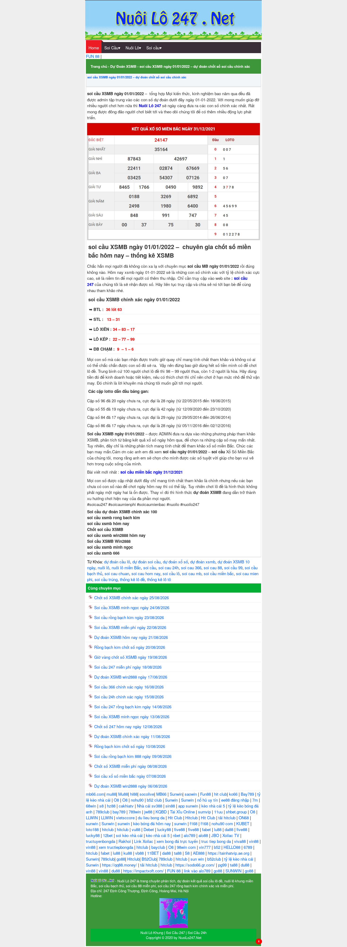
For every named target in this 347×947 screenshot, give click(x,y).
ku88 (128, 853)
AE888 (199, 853)
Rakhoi (125, 841)
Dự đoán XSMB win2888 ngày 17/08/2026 (130, 677)
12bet (108, 835)
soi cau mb (191, 573)
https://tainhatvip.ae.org (229, 853)
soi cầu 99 (233, 567)
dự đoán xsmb (202, 562)
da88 (229, 829)
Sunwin (176, 794)
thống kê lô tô (159, 579)
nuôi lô (103, 567)
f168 (194, 823)
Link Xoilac (144, 841)
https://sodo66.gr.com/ (195, 865)
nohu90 (138, 800)
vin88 (254, 841)
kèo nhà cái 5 (213, 806)
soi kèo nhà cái (130, 835)
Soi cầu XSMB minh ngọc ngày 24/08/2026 (131, 607)
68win (91, 806)
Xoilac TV (231, 835)
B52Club (149, 859)
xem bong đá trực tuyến (178, 841)
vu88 (136, 829)
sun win (197, 859)
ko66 (234, 794)
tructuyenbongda (101, 841)
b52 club (155, 800)
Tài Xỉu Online (183, 812)
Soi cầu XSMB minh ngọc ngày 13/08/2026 (131, 716)
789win (135, 812)
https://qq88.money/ (120, 865)
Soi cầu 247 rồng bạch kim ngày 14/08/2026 (132, 706)
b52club (214, 859)
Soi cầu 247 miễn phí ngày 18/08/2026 (127, 667)
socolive (147, 794)
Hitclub (192, 817)
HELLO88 (232, 847)
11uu (219, 812)
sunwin (92, 823)
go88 (121, 859)
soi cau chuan (117, 573)
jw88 (148, 812)
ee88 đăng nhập (235, 800)
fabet (207, 829)
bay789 (120, 812)
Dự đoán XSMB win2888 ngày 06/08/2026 (130, 786)
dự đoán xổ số (175, 562)
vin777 (205, 847)
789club (103, 812)
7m (255, 800)
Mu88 (123, 794)
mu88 (111, 794)
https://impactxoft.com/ (144, 871)
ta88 (178, 853)
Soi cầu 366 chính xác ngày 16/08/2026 (129, 687)
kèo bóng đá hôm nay (152, 823)
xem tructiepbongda (116, 847)
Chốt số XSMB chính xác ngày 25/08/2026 (131, 597)
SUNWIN (234, 871)
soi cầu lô (171, 573)
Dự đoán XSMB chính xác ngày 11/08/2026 (132, 736)
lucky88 (164, 829)
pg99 (223, 865)
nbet (177, 835)
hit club (220, 794)
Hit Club (175, 817)
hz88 (112, 806)
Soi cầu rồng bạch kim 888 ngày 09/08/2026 (132, 756)
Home (94, 48)
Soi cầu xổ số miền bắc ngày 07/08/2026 (130, 776)
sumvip (205, 812)
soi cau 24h (168, 567)
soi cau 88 (213, 567)
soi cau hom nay (145, 573)
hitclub (108, 829)
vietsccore (126, 817)
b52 (217, 847)
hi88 (133, 794)
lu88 (218, 829)
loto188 (93, 829)
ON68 (244, 817)
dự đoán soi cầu (146, 562)
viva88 (240, 841)
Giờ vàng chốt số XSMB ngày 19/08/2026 (130, 657)
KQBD (162, 812)
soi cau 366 (191, 567)
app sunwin (188, 806)
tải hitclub (227, 817)
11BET (153, 853)
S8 (188, 853)
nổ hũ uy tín (208, 800)
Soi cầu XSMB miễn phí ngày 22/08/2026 (130, 627)
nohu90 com (223, 823)
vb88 (140, 853)
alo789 (190, 835)
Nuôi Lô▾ (133, 48)
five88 (180, 829)
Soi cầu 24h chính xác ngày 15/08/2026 (129, 697)
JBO (215, 835)
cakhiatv (127, 806)
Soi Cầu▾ (112, 48)
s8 (102, 806)
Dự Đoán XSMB (123, 66)
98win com (187, 847)
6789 (248, 847)
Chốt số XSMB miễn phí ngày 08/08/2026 (130, 766)
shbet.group (237, 812)
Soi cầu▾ (154, 48)
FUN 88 (93, 56)
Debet (149, 829)
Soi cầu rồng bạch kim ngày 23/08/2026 (129, 617)
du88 (245, 865)
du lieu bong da (152, 817)
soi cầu (149, 567)
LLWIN (92, 817)
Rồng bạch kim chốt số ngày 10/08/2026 (129, 746)
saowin (191, 794)
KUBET (243, 823)
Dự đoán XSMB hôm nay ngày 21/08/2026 (131, 637)
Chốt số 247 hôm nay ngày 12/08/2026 (128, 726)
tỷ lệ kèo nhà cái (239, 859)
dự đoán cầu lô (117, 562)
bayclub (158, 847)
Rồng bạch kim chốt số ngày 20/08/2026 (129, 647)
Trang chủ (99, 66)
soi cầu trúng (106, 579)
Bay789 (248, 794)
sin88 (170, 806)
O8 (117, 800)
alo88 (204, 835)
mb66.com (95, 794)
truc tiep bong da (216, 841)
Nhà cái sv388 (150, 806)
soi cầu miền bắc (219, 573)
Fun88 (206, 794)
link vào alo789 (198, 871)
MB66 (162, 794)
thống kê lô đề (132, 579)
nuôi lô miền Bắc (126, 567)
